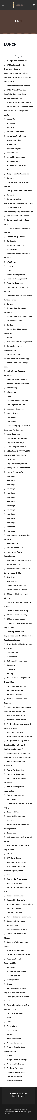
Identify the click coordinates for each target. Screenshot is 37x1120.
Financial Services (15, 283)
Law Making (12, 417)
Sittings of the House (16, 921)
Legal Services (13, 434)
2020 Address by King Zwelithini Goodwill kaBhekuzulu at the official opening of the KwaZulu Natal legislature (17, 73)
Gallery (10, 304)
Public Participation (15, 770)
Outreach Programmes (17, 661)
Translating (12, 1026)
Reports (10, 820)
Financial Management (17, 279)
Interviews (11, 392)
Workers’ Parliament (16, 1072)
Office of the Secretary (17, 615)
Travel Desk (12, 1030)
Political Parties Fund (16, 716)
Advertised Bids (14, 140)
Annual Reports (13, 161)
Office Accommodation (17, 590)
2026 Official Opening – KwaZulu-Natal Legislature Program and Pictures (16, 94)
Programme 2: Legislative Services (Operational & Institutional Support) (16, 745)
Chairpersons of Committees (19, 191)
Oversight (11, 665)
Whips (9, 1055)
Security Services (14, 913)
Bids (8, 170)
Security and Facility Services (20, 904)
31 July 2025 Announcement (19, 102)
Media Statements (15, 472)
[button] (34, 5)
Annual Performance (16, 157)
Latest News (12, 413)
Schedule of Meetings (16, 862)
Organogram (12, 653)
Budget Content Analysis (18, 174)
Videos (10, 1035)
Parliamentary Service (16, 686)
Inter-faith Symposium (17, 379)
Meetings (11, 476)
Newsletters (12, 581)
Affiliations (11, 144)
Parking (10, 674)
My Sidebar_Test (14, 565)
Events (10, 270)
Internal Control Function (18, 384)
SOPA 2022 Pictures (15, 950)
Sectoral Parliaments (16, 900)
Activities (11, 123)
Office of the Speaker (16, 619)
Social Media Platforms (17, 930)
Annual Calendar (14, 153)
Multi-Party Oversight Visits (19, 560)
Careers (10, 178)
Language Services (15, 409)
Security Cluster (14, 909)
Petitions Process (14, 695)
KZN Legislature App (16, 405)
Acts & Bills (11, 128)
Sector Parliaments (15, 896)
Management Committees (18, 468)
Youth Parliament (14, 1077)
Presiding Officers (15, 732)
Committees (12, 195)
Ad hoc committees (15, 132)
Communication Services (18, 216)
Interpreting (12, 388)
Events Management (16, 275)
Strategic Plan (13, 980)
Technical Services (15, 1013)
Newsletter (11, 577)
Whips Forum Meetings (17, 1060)
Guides (10, 325)
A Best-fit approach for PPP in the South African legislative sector (18, 111)
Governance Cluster (15, 321)
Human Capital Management (19, 342)
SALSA (9, 854)
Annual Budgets (14, 149)
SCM (8, 875)
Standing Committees (16, 971)
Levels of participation (17, 447)
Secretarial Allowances (17, 879)
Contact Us (11, 241)
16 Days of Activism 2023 (18, 61)
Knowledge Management (18, 401)
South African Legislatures (18, 955)
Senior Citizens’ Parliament (19, 917)
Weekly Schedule (14, 1043)
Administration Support (17, 136)
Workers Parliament (15, 1068)
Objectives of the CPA (16, 586)
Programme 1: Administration (19, 737)
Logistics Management (17, 464)
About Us (11, 119)
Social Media (12, 925)
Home (9, 338)
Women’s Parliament (16, 1064)
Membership (12, 544)
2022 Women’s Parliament (18, 86)
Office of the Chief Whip (17, 611)
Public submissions (15, 795)
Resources (11, 833)
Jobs (9, 396)
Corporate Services (15, 245)
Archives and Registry (16, 165)
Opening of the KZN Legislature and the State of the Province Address (18, 636)
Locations (11, 459)
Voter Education (14, 1039)
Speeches (11, 967)
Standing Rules (13, 976)
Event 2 (10, 266)
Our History (12, 657)
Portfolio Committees (16, 720)
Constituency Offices (16, 237)
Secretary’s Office (15, 883)
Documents (12, 249)
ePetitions (11, 262)
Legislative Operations (17, 438)
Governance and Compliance (19, 317)
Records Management (16, 816)
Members (11, 527)
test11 (9, 1018)
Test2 (9, 1022)
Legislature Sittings (15, 443)
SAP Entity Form (14, 858)
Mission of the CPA (15, 548)
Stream (10, 984)
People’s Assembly (15, 690)
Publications (12, 799)
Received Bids (13, 812)
